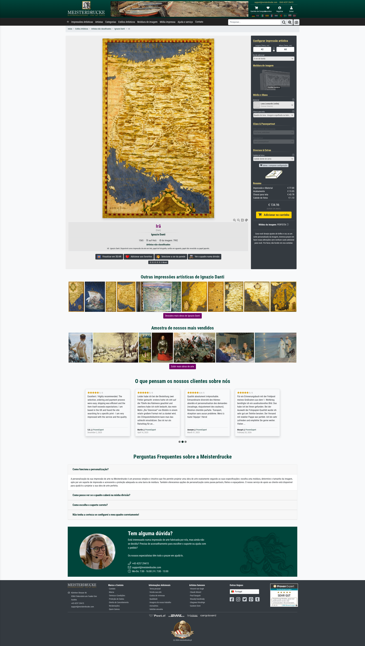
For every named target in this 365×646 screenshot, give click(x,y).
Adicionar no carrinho (275, 215)
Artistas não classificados (101, 29)
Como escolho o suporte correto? (90, 505)
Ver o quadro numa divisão (206, 256)
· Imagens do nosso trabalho (160, 602)
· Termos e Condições (116, 595)
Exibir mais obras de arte (182, 366)
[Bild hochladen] (296, 22)
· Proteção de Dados (116, 599)
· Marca (111, 592)
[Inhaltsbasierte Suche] (290, 22)
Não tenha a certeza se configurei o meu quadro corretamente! (106, 514)
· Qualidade (153, 599)
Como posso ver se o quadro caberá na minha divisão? (101, 495)
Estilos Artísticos (126, 22)
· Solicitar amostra (156, 609)
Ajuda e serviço (185, 22)
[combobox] (273, 58)
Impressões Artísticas (82, 22)
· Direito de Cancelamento (118, 602)
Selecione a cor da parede (172, 256)
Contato (199, 21)
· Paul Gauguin (195, 595)
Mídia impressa (167, 22)
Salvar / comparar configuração (274, 165)
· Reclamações (114, 606)
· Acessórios (153, 606)
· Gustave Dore (195, 606)
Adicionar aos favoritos (140, 256)
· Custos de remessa (157, 595)
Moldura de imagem (147, 22)
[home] (68, 22)
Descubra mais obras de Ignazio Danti (182, 315)
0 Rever (164, 262)
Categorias (110, 22)
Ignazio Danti (119, 29)
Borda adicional (258, 55)
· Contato (111, 589)
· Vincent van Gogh (196, 589)
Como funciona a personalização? (91, 469)
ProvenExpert (103, 430)
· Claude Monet (195, 592)
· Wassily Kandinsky (197, 599)
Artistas (99, 22)
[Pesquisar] (284, 22)
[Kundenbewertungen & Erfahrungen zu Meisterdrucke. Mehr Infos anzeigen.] (284, 595)
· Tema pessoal (155, 589)
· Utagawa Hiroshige (197, 602)
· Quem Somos (114, 609)
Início (70, 29)
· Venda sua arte (155, 592)
